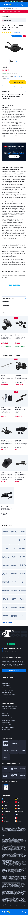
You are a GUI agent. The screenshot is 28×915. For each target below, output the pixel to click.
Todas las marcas (7, 622)
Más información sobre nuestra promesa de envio (12, 881)
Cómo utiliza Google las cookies (16, 153)
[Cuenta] (22, 5)
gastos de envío (8, 828)
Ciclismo (7, 15)
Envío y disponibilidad (7, 724)
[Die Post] (22, 769)
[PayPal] (6, 750)
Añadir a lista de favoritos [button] (7, 86)
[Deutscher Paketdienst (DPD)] (14, 769)
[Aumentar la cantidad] (7, 82)
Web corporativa (6, 683)
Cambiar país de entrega (7, 843)
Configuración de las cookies (8, 694)
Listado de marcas (6, 722)
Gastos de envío (5, 713)
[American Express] (22, 743)
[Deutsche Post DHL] (6, 769)
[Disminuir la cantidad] (3, 82)
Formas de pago (5, 715)
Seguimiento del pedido (7, 718)
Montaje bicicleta (6, 729)
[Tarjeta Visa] (14, 743)
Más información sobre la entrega (14, 871)
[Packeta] (22, 775)
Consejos (4, 731)
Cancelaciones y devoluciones (9, 708)
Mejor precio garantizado (8, 727)
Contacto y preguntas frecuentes (9, 706)
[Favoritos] (18, 5)
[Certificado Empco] (6, 787)
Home (3, 15)
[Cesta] (25, 5)
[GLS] (6, 775)
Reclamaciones (5, 711)
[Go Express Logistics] (14, 775)
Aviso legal (4, 680)
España (7, 78)
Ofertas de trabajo (6, 685)
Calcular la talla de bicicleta (8, 720)
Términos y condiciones (7, 687)
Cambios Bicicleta (6, 16)
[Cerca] (24, 19)
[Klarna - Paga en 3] (22, 750)
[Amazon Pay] (14, 750)
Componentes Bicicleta (15, 15)
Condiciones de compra (7, 690)
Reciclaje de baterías (6, 697)
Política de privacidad (7, 692)
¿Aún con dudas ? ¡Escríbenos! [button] (20, 86)
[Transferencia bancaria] (6, 757)
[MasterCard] (6, 743)
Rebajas (5, 11)
